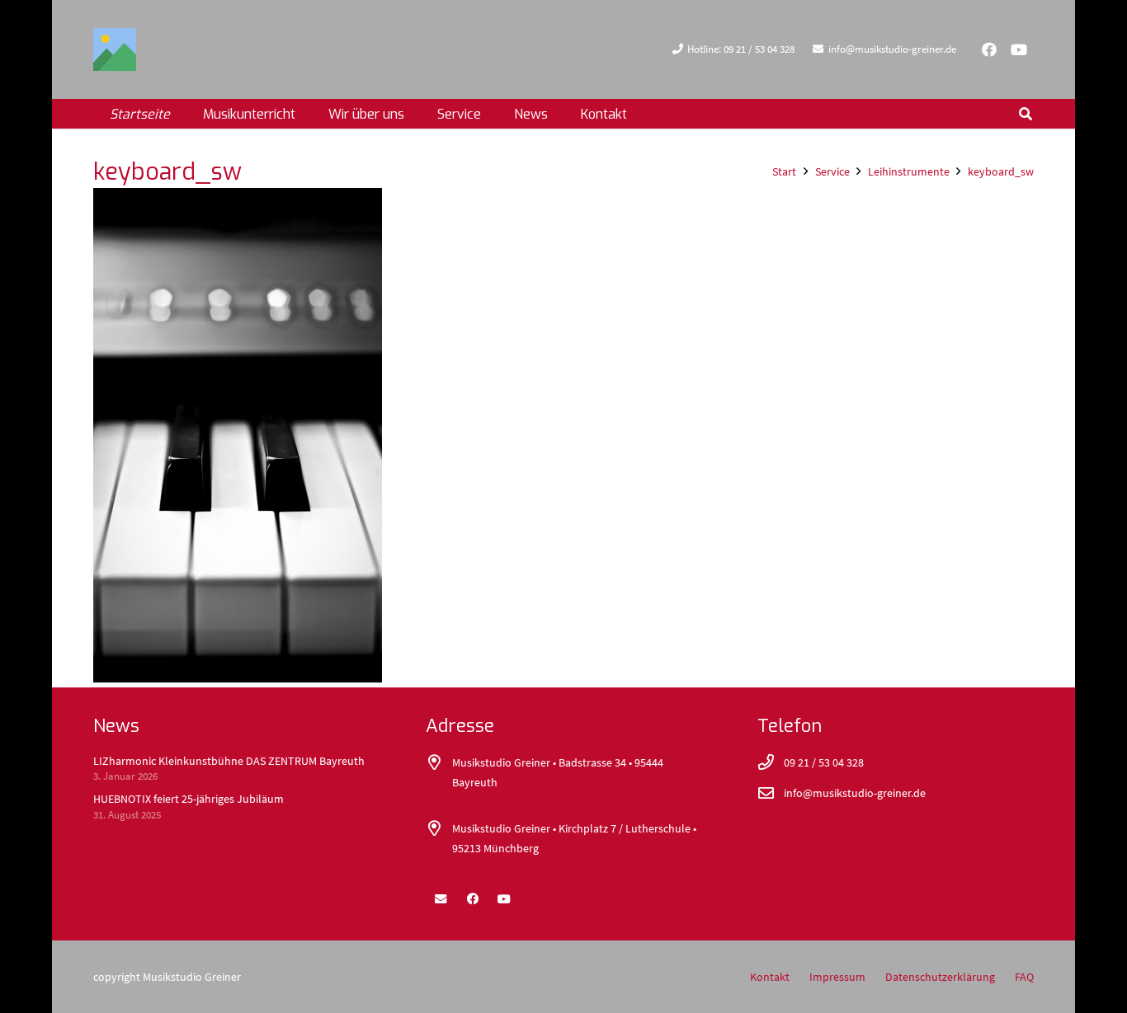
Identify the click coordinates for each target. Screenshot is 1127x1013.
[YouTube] (1019, 49)
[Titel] (114, 49)
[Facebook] (989, 49)
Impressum (837, 976)
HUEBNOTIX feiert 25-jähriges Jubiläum (188, 798)
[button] (416, 113)
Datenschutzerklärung (940, 976)
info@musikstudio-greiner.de (855, 793)
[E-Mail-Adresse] (440, 899)
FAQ (1024, 976)
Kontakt (770, 976)
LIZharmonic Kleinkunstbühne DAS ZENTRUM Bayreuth (229, 760)
